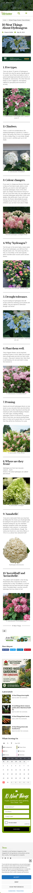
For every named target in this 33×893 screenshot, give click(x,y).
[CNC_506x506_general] (16, 687)
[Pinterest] (5, 858)
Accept (16, 877)
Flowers (19, 20)
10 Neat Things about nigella (20, 695)
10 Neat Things (13, 20)
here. (26, 203)
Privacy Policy (20, 890)
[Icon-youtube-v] (10, 858)
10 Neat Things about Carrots (20, 716)
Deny (16, 882)
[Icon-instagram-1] (7, 858)
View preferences (16, 887)
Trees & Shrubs (26, 20)
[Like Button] (4, 631)
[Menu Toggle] (26, 13)
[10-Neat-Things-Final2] (16, 641)
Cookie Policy (12, 890)
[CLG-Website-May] (16, 60)
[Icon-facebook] (2, 858)
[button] (30, 861)
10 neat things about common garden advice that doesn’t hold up (21, 707)
